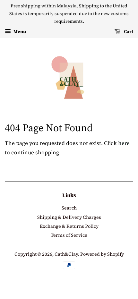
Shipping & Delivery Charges (69, 217)
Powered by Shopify (102, 254)
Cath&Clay (66, 254)
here (124, 143)
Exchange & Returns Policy (69, 226)
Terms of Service (69, 235)
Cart (128, 31)
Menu (19, 31)
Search (69, 208)
